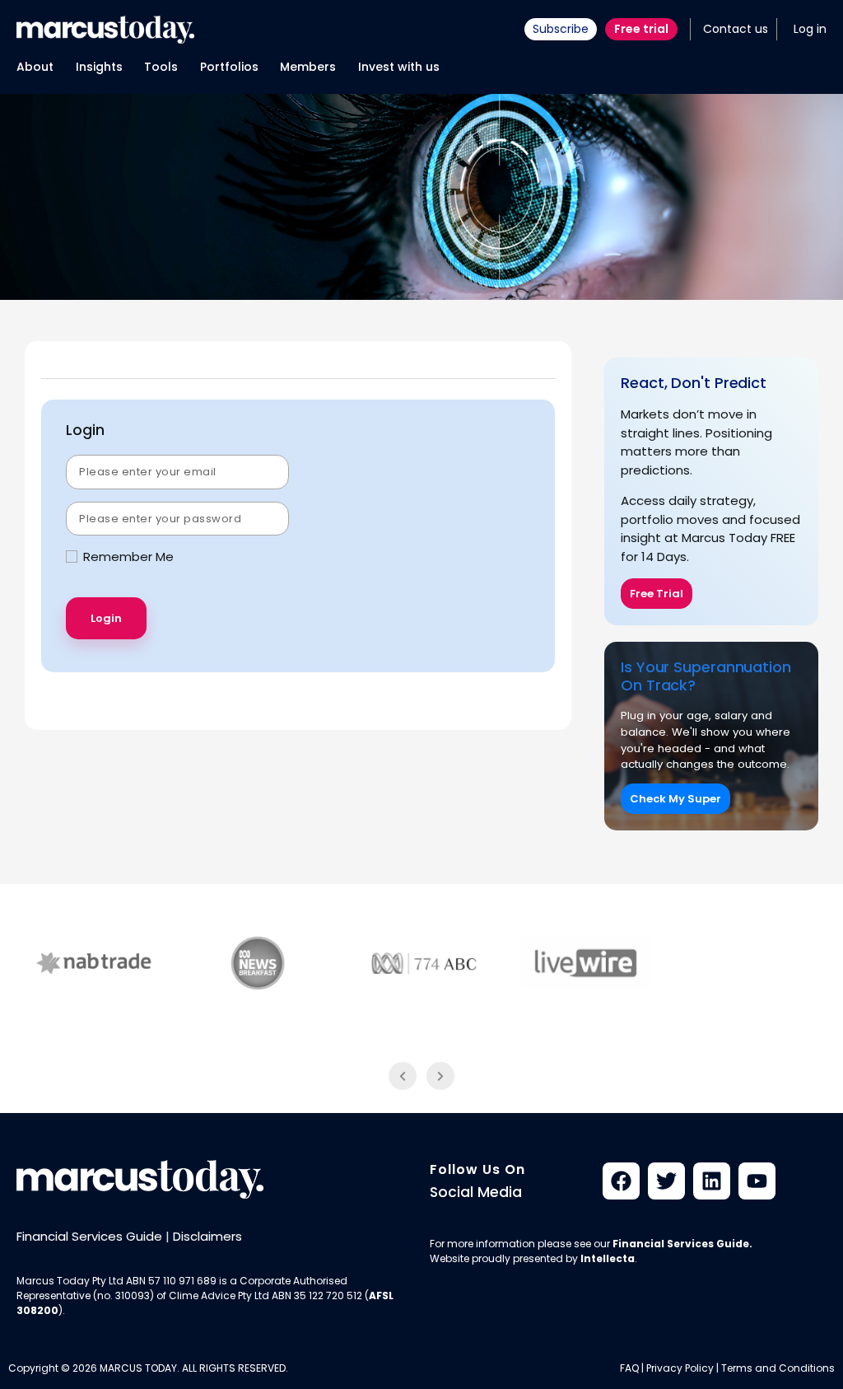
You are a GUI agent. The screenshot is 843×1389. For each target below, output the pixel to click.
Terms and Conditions (778, 1368)
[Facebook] (621, 1181)
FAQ (629, 1368)
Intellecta (607, 1258)
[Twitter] (666, 1181)
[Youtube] (756, 1181)
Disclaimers (207, 1236)
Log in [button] (810, 29)
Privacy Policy (680, 1368)
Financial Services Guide (89, 1236)
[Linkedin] (711, 1181)
